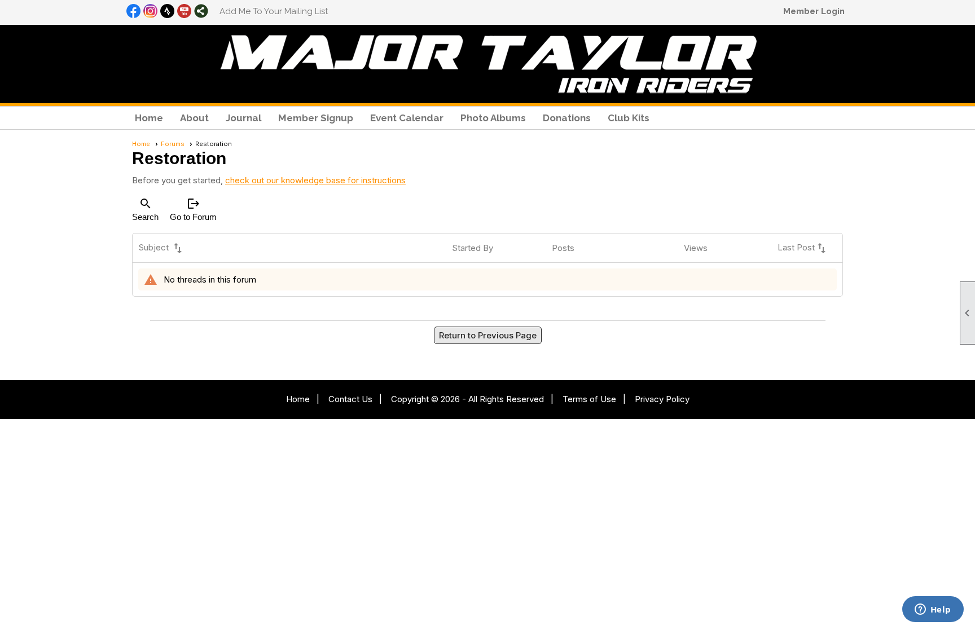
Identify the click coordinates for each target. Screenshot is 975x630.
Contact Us (350, 399)
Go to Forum (193, 209)
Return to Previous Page (488, 335)
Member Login (814, 11)
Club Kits (628, 118)
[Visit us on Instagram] (150, 12)
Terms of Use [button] (589, 399)
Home (149, 118)
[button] (194, 118)
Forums (173, 144)
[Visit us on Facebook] (133, 12)
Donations (567, 118)
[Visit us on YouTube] (184, 12)
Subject (161, 248)
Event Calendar (406, 118)
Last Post (803, 248)
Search (145, 209)
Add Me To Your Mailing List (273, 11)
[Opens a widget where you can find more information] (933, 610)
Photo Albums (493, 118)
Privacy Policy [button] (662, 399)
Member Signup (315, 118)
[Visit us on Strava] (167, 12)
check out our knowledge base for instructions (315, 180)
